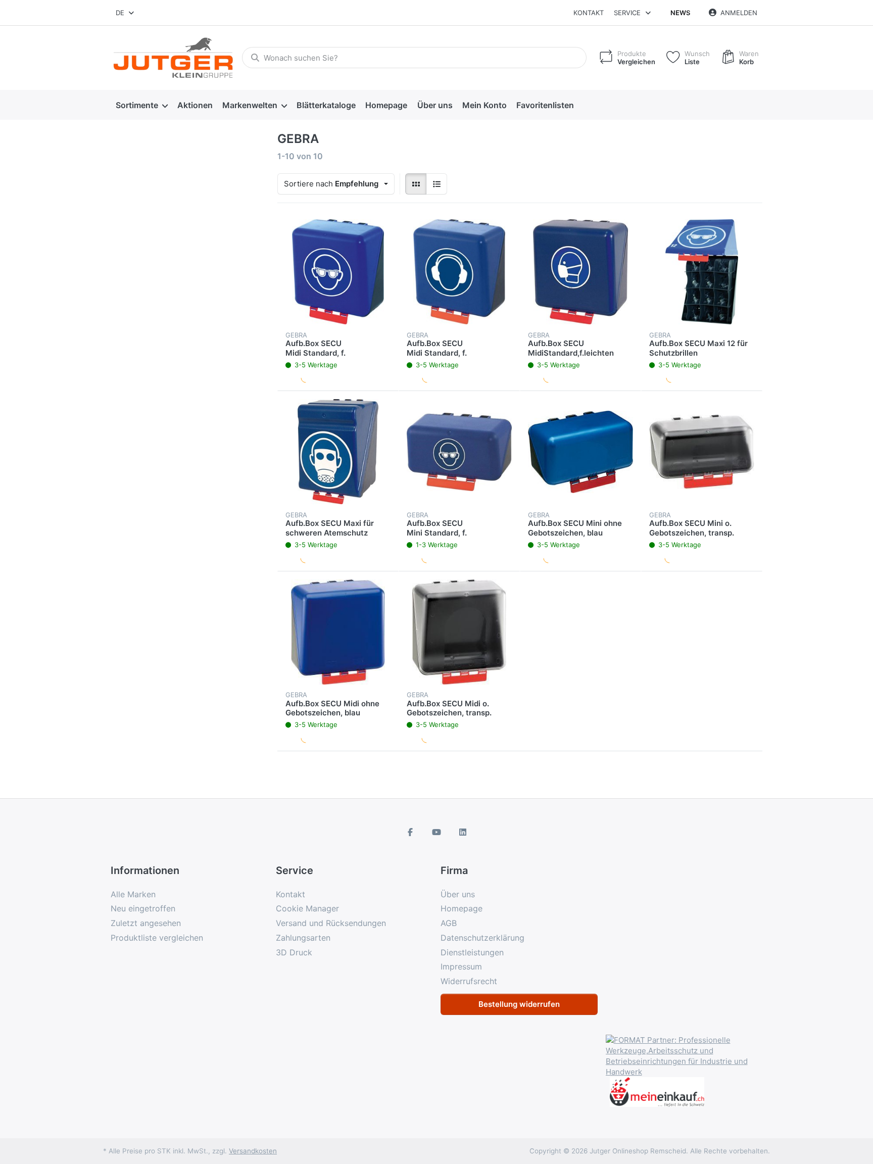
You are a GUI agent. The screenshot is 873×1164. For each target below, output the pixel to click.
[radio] (415, 184)
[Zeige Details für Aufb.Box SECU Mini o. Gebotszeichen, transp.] (701, 451)
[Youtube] (436, 832)
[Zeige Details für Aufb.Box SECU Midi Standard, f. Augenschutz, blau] (338, 271)
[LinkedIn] (463, 832)
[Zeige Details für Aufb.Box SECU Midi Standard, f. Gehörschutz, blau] (459, 271)
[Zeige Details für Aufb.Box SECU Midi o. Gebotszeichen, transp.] (459, 632)
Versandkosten (253, 1151)
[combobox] (125, 12)
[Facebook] (411, 832)
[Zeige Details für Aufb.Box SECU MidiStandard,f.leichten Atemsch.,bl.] (580, 271)
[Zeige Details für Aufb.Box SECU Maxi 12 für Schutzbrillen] (701, 271)
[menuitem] (141, 105)
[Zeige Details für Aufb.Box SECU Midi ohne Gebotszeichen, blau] (338, 632)
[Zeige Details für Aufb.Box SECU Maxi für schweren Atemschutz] (338, 451)
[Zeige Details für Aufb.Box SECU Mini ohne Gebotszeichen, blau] (580, 451)
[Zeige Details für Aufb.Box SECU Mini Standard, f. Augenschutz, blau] (459, 451)
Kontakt (588, 13)
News (680, 13)
